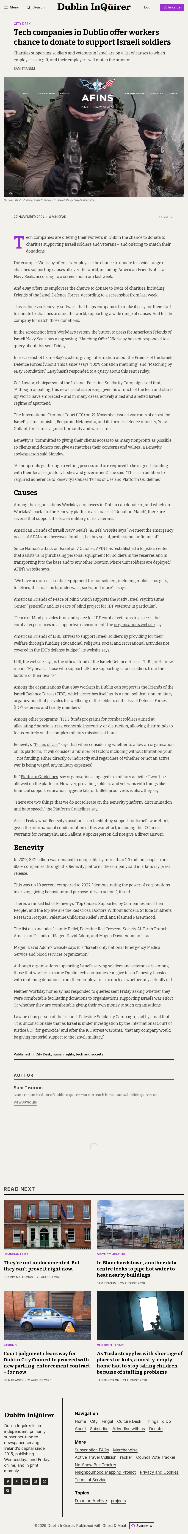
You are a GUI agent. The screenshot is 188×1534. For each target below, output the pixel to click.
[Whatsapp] (44, 1481)
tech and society (89, 1054)
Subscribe (172, 7)
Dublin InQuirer (60, 1525)
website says (37, 569)
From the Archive (91, 1500)
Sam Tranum (24, 68)
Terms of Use (46, 744)
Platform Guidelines (141, 479)
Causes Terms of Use (94, 479)
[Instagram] (35, 1481)
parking (10, 1345)
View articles (25, 1102)
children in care (110, 1345)
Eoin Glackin (14, 1380)
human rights (63, 1054)
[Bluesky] (26, 1481)
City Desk (22, 24)
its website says (95, 650)
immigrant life (16, 1254)
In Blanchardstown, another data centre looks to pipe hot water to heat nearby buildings (137, 1269)
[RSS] (17, 1481)
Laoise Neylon (108, 1380)
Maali (122, 1525)
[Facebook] (7, 1481)
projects (118, 1500)
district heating (111, 1254)
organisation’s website (134, 624)
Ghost (107, 1525)
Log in (149, 7)
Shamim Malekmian (18, 1277)
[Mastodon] (7, 1490)
